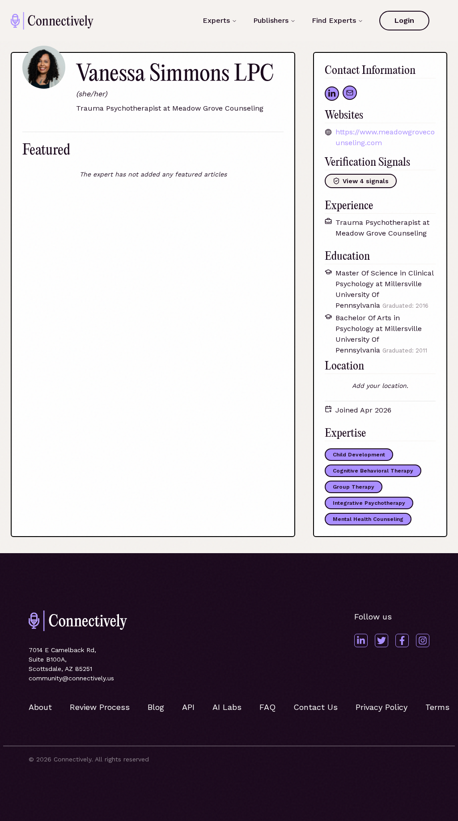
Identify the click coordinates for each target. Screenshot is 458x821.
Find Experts (334, 20)
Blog (156, 707)
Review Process (100, 707)
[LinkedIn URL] (332, 93)
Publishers (270, 20)
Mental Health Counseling (368, 519)
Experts (216, 20)
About (40, 707)
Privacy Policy (381, 707)
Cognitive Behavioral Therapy (373, 471)
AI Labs (227, 707)
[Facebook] (402, 640)
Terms (437, 707)
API (188, 707)
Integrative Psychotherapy (369, 503)
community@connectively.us (71, 678)
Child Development (359, 454)
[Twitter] (381, 640)
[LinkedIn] (361, 640)
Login (404, 20)
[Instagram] (422, 640)
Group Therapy (353, 487)
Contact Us (315, 707)
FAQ (267, 707)
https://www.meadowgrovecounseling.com (385, 137)
